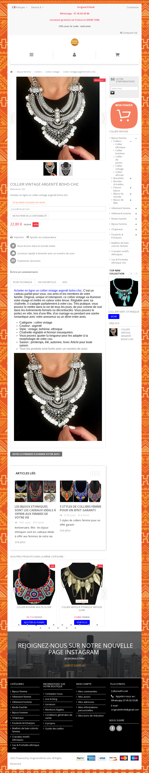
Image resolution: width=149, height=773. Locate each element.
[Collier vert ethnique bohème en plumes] (124, 292)
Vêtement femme (120, 208)
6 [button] (62, 625)
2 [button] (27, 625)
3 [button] (36, 625)
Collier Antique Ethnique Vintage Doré (82, 608)
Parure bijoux (117, 189)
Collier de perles (118, 159)
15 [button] (75, 628)
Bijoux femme (118, 138)
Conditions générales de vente (58, 716)
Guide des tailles (54, 728)
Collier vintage (118, 167)
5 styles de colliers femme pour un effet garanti (80, 508)
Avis (64, 282)
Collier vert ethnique (123, 311)
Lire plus (20, 542)
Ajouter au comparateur (43, 237)
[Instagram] (119, 728)
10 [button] (97, 625)
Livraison (50, 704)
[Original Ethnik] (74, 43)
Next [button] (104, 593)
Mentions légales (54, 709)
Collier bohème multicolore (34, 607)
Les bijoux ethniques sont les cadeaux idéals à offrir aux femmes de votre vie (35, 512)
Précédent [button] (12, 118)
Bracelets (118, 178)
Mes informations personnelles (88, 709)
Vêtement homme (121, 213)
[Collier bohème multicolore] (34, 584)
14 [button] (66, 628)
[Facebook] (112, 728)
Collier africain (118, 173)
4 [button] (45, 625)
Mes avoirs (84, 696)
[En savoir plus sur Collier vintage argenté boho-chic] (114, 332)
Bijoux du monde (118, 195)
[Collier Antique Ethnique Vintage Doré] (82, 584)
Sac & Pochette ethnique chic (119, 261)
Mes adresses (86, 702)
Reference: (15, 189)
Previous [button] (12, 593)
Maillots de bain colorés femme (120, 244)
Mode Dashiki (118, 218)
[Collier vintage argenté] (50, 169)
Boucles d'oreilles (118, 183)
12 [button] (49, 628)
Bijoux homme (119, 224)
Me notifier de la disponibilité (30, 215)
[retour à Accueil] (11, 72)
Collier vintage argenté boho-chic (127, 334)
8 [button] (79, 625)
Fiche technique (22, 282)
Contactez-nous (54, 693)
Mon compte (84, 684)
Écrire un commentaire (24, 272)
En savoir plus (47, 282)
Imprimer (19, 237)
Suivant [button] (103, 118)
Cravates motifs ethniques (120, 253)
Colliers (117, 141)
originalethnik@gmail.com (125, 709)
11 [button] (40, 628)
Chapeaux (117, 229)
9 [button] (88, 625)
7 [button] (71, 625)
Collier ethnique (118, 146)
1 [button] (18, 625)
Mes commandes (87, 691)
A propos (50, 723)
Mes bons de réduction (91, 715)
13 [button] (58, 628)
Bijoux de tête (118, 201)
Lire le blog (51, 699)
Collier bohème (118, 152)
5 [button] (53, 625)
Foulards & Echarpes (117, 236)
